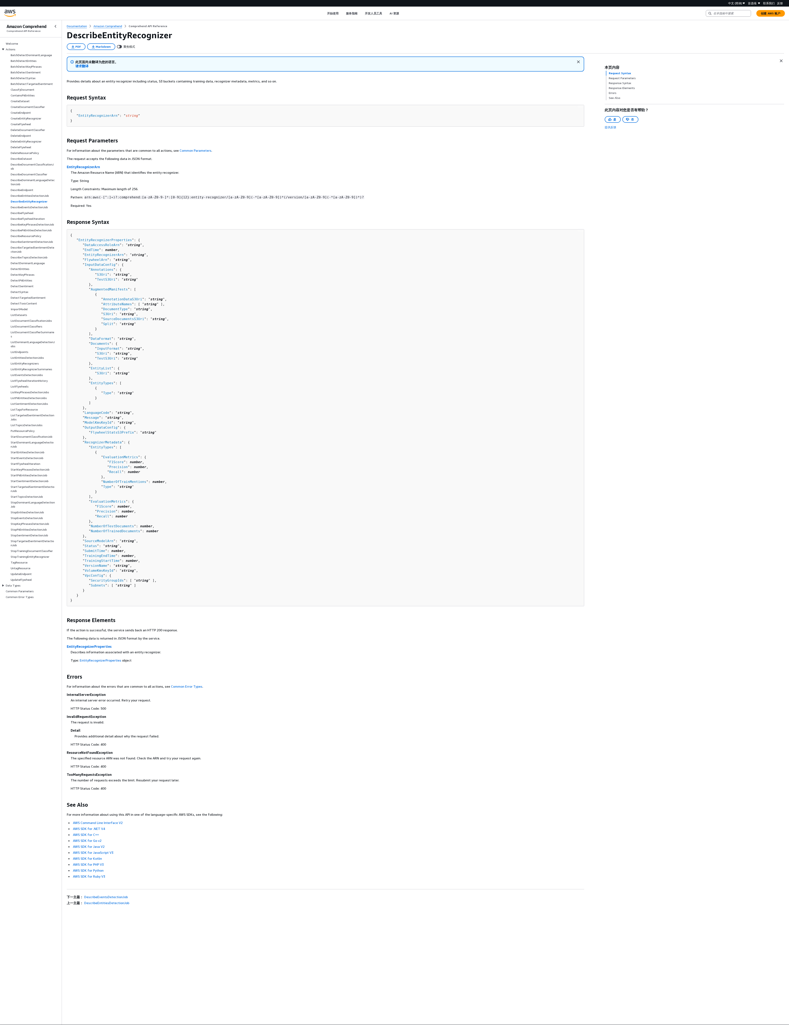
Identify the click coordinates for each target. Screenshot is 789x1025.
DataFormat (101, 339)
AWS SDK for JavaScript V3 (93, 852)
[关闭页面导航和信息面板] (781, 61)
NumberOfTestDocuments (112, 526)
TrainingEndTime (100, 556)
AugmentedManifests (109, 289)
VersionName (96, 566)
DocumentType (115, 309)
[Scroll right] (402, 13)
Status (91, 546)
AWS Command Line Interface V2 (98, 823)
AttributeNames (117, 304)
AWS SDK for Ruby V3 (89, 876)
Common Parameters (195, 150)
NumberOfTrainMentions (124, 482)
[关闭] (578, 62)
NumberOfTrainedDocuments (115, 531)
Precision (118, 467)
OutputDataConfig (101, 427)
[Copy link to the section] (63, 98)
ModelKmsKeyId (98, 423)
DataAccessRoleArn (102, 245)
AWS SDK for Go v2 (87, 841)
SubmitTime (95, 551)
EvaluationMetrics (120, 457)
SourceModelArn (99, 541)
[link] (148, 26)
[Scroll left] (323, 13)
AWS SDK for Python (88, 870)
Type (107, 393)
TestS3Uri (106, 279)
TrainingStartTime (102, 561)
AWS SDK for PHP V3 (88, 864)
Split (108, 324)
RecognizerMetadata (103, 442)
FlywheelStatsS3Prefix (112, 432)
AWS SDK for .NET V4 (89, 829)
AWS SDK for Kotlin (87, 858)
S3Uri (102, 274)
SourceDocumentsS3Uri (123, 319)
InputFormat (108, 349)
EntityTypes (102, 383)
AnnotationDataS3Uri (122, 299)
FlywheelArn (96, 260)
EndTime (92, 250)
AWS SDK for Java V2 (89, 847)
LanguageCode (97, 413)
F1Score (116, 462)
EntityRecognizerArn (98, 116)
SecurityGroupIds (107, 580)
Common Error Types (186, 686)
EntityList (101, 368)
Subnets (98, 585)
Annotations (102, 270)
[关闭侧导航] (55, 26)
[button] (82, 66)
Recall (115, 472)
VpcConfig (94, 575)
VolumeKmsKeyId (99, 571)
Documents (100, 344)
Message (92, 418)
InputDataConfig (100, 265)
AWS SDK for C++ (86, 835)
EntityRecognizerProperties (105, 240)
